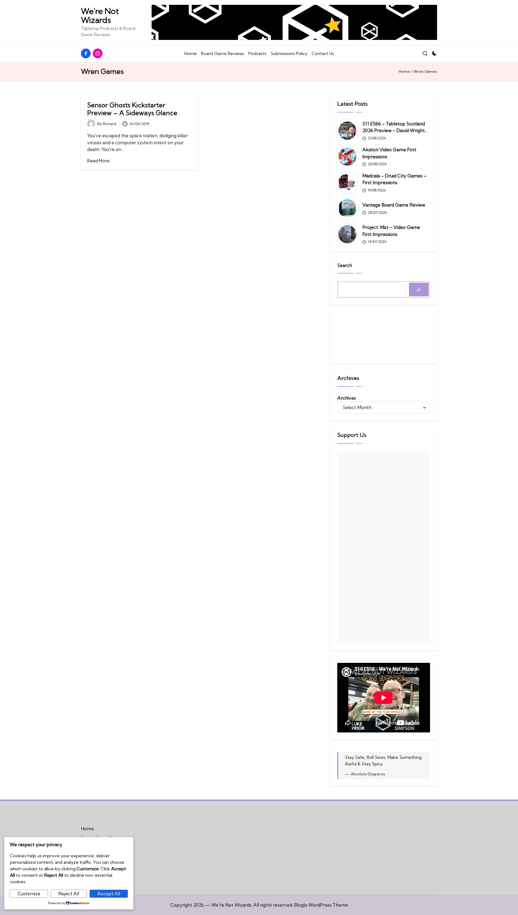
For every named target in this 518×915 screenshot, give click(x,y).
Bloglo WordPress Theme (321, 905)
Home (404, 71)
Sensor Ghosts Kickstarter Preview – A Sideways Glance (132, 109)
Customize (29, 893)
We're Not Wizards (100, 16)
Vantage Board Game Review (393, 205)
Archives (346, 398)
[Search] (419, 289)
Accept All (108, 893)
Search (344, 265)
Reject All (68, 893)
